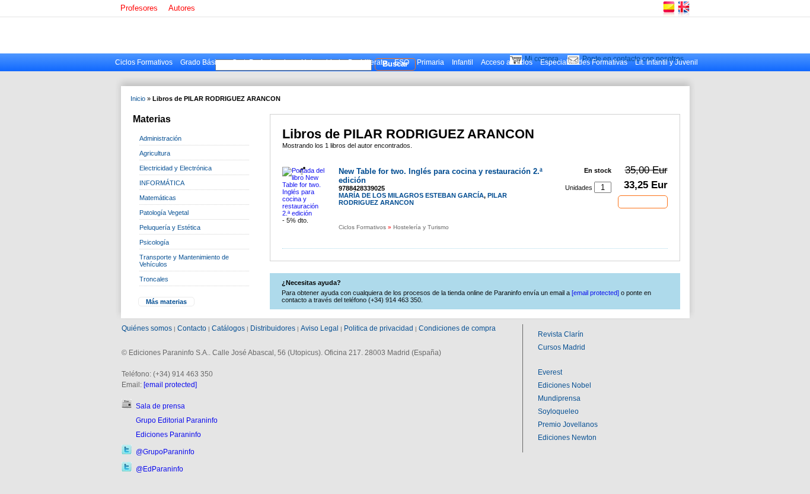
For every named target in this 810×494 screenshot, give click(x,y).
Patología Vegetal (164, 212)
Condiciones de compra (457, 328)
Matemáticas (157, 197)
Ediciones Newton (567, 437)
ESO (401, 62)
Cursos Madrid (561, 347)
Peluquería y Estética (169, 227)
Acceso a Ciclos (506, 62)
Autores (181, 8)
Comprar (643, 201)
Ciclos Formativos (144, 62)
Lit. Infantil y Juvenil (666, 62)
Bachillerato (367, 62)
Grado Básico (202, 62)
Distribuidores (272, 328)
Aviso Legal (320, 328)
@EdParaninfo (159, 469)
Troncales (153, 279)
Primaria (430, 62)
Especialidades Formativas (583, 62)
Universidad (320, 62)
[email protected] (170, 385)
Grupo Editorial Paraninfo (177, 420)
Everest (550, 372)
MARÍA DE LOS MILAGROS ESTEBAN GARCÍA (411, 195)
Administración (160, 138)
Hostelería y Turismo (421, 227)
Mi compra (542, 59)
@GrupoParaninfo (165, 452)
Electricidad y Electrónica (175, 168)
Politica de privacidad (378, 328)
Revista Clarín (560, 334)
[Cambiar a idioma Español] (668, 14)
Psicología (154, 242)
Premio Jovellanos (568, 424)
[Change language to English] (683, 14)
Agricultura (154, 153)
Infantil (462, 62)
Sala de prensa (160, 406)
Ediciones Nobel (564, 385)
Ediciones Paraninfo (168, 434)
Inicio (137, 98)
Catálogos (228, 328)
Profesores (139, 8)
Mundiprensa (559, 398)
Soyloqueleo (558, 411)
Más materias (166, 301)
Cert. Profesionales (263, 62)
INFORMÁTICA (161, 182)
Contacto (191, 328)
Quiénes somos (147, 328)
